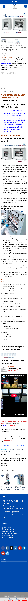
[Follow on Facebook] (12, 1)
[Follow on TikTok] (11, 548)
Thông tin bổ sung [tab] (6, 85)
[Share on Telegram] (16, 73)
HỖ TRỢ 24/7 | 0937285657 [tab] (7, 91)
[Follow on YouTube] (3, 553)
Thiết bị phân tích (9, 45)
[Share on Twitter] (5, 73)
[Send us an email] (16, 1)
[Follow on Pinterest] (20, 548)
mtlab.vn (5, 425)
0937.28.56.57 (9, 441)
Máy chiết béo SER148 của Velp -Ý (17, 455)
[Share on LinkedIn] (13, 73)
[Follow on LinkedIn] (24, 548)
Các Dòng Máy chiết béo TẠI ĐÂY (16, 446)
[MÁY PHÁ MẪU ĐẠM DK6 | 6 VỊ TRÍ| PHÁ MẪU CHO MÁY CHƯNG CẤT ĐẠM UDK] (7, 479)
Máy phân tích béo (20, 45)
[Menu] (4, 6)
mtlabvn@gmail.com (12, 512)
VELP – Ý (3, 423)
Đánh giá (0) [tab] (4, 88)
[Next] (24, 24)
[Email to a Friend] (8, 73)
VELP (2, 45)
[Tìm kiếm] (25, 6)
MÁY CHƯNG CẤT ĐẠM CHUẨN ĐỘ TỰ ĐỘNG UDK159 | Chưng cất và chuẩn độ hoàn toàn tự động (20, 489)
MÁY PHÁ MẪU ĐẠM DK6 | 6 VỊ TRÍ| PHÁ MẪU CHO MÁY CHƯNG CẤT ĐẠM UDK (7, 489)
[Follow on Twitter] (15, 1)
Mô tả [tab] (2, 82)
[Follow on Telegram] (7, 553)
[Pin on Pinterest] (10, 73)
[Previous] (3, 24)
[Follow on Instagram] (7, 548)
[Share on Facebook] (2, 73)
